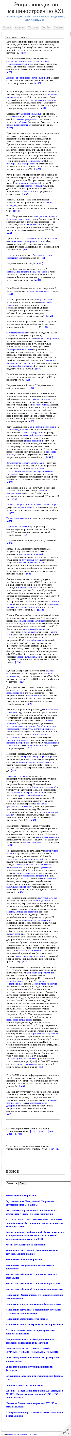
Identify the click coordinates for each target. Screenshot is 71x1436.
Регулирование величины (19, 349)
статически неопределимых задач (22, 61)
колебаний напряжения (44, 726)
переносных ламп (32, 842)
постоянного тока (33, 695)
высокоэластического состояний (22, 911)
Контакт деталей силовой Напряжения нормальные (33, 1283)
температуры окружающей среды (36, 729)
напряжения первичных (18, 742)
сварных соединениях (17, 429)
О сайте (46, 27)
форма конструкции (33, 432)
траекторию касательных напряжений (25, 859)
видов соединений (34, 440)
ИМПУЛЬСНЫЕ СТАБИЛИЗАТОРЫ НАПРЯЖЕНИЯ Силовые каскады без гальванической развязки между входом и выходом (34, 1223)
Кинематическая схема (27, 587)
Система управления (16, 332)
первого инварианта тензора (32, 562)
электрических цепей (44, 216)
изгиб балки (21, 122)
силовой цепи (40, 271)
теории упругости (42, 900)
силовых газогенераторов (45, 504)
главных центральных (26, 119)
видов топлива (25, 507)
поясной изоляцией (36, 640)
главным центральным (20, 125)
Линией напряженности (18, 77)
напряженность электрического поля (27, 241)
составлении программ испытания (28, 792)
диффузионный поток (30, 560)
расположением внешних (43, 100)
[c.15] (32, 1131)
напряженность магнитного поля (41, 238)
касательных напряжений (35, 875)
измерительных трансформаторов (37, 756)
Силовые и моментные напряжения (24, 1385)
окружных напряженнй (32, 554)
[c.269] (18, 1134)
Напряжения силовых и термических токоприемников (34, 1324)
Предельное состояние (17, 776)
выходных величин (34, 745)
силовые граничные (40, 291)
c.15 (57, 1149)
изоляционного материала (32, 620)
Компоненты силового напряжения (24, 1259)
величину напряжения (26, 1064)
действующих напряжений (43, 787)
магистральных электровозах (20, 163)
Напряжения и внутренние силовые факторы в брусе (33, 1304)
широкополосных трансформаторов (36, 762)
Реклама (58, 27)
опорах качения (44, 299)
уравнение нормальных (29, 113)
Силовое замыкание (29, 607)
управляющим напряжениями (21, 1058)
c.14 (52, 1149)
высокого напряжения (48, 338)
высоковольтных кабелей (27, 656)
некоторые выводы (23, 873)
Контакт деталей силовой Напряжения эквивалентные (34, 1289)
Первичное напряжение (18, 526)
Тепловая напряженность (18, 518)
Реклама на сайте (29, 1435)
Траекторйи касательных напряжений (33, 864)
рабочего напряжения (41, 255)
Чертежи (19, 27)
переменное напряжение (18, 1019)
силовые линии (14, 867)
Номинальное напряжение (19, 271)
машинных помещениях (18, 219)
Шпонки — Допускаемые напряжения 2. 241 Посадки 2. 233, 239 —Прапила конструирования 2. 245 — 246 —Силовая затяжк (34, 1394)
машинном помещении (47, 837)
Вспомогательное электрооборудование (25, 463)
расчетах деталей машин (31, 795)
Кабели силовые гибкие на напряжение (26, 1244)
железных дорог (36, 161)
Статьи (7, 27)
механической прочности (35, 629)
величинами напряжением (37, 920)
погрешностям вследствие (19, 726)
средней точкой (14, 981)
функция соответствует (17, 740)
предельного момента (34, 185)
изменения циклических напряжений (26, 805)
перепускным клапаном (28, 183)
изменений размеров (32, 435)
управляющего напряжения (44, 1033)
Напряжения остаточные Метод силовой (27, 1319)
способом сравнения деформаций (27, 62)
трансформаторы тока (23, 366)
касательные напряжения (18, 886)
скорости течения (40, 404)
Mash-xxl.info (14, 1435)
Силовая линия (13, 116)
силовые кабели (14, 258)
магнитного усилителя (46, 983)
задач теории (15, 934)
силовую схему (29, 363)
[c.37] (9, 1134)
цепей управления (33, 224)
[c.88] (41, 1131)
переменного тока (15, 693)
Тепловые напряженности (19, 504)
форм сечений (45, 867)
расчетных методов (47, 898)
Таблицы (33, 27)
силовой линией (40, 77)
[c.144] (51, 1131)
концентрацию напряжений (43, 427)
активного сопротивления (40, 972)
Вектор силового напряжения (21, 1195)
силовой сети (27, 191)
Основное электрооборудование (25, 470)
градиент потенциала (42, 399)
